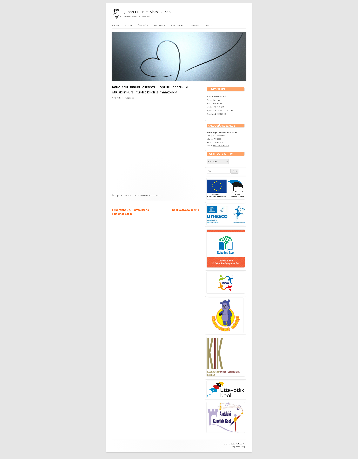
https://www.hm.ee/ (221, 145)
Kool (127, 25)
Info (208, 25)
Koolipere (158, 25)
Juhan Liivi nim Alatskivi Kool (147, 11)
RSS (242, 447)
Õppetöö (142, 25)
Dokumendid (194, 25)
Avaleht (115, 25)
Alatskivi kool (117, 98)
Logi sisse (236, 447)
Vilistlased (176, 25)
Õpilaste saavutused (152, 195)
